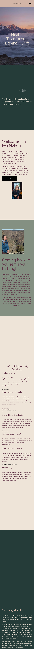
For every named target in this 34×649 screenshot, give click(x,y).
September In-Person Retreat (11, 412)
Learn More (9, 179)
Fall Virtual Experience (9, 410)
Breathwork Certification (9, 464)
